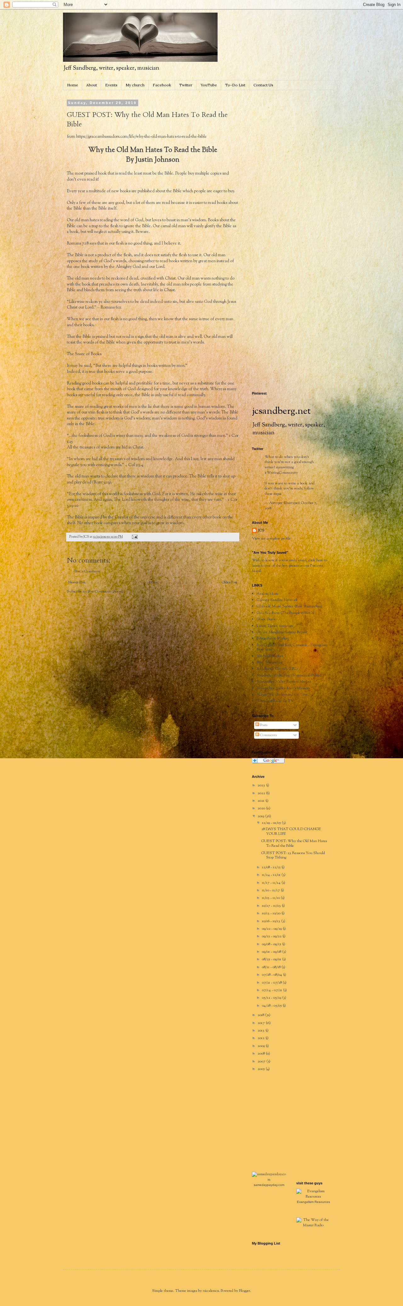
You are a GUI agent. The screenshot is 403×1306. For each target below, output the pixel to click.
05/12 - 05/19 (272, 998)
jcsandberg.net (281, 411)
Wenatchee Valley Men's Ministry (283, 688)
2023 (262, 785)
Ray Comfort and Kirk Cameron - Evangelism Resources (292, 647)
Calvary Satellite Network (277, 600)
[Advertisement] (299, 140)
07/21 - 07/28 (272, 982)
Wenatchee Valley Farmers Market (284, 682)
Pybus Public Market (273, 638)
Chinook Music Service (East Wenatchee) (289, 606)
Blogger (244, 1291)
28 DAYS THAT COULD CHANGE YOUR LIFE (291, 831)
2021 (261, 801)
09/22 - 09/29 (272, 929)
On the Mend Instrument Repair (282, 632)
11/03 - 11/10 (271, 898)
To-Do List (235, 85)
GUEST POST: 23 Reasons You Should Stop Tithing (293, 855)
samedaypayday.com (269, 1185)
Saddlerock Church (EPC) (277, 669)
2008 (262, 1053)
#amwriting (285, 467)
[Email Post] (134, 537)
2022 (262, 793)
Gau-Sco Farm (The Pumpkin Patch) (285, 613)
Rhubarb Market (270, 656)
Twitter (185, 85)
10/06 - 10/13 (271, 921)
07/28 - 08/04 (272, 975)
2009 (262, 1046)
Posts (263, 725)
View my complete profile (271, 538)
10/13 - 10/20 (271, 913)
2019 (261, 816)
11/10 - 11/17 (271, 890)
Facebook (162, 85)
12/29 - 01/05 (272, 823)
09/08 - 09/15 (272, 944)
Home (72, 85)
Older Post (229, 582)
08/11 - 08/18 (271, 967)
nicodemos (211, 1291)
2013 (261, 1030)
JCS (261, 530)
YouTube (209, 85)
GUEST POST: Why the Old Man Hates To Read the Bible (294, 843)
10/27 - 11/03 (272, 906)
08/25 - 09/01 (272, 959)
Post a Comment (87, 571)
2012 (261, 1038)
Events (111, 85)
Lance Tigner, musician (275, 626)
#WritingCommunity (281, 473)
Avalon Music (268, 594)
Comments (268, 735)
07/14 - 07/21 (272, 990)
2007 (262, 1061)
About (91, 85)
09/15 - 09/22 (272, 936)
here (319, 560)
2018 (261, 1015)
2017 (262, 1023)
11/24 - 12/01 (271, 875)
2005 (262, 1069)
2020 (262, 808)
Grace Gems (266, 619)
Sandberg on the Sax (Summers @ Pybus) (289, 675)
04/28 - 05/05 (272, 1005)
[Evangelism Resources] (313, 1196)
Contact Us (263, 85)
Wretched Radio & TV (275, 701)
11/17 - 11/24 (271, 883)
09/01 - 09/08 (272, 952)
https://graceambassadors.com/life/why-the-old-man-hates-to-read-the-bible (141, 137)
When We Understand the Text (282, 694)
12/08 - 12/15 (271, 867)
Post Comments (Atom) (105, 591)
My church (135, 85)
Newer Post (76, 582)
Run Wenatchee (269, 662)
